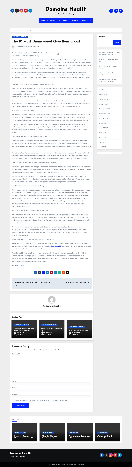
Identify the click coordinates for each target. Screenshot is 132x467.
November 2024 (104, 114)
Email (14, 387)
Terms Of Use (87, 20)
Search (102, 37)
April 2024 (102, 147)
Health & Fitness (20, 432)
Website (15, 394)
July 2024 (102, 133)
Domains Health (66, 9)
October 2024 (103, 118)
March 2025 (103, 94)
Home (42, 20)
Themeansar (80, 464)
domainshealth (22, 47)
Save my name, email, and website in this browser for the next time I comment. (40, 400)
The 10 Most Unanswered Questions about (46, 41)
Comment (16, 354)
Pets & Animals (102, 432)
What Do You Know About (79, 330)
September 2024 (104, 123)
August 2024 (103, 128)
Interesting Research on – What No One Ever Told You (24, 438)
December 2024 (104, 109)
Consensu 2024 (56, 246)
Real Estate (74, 432)
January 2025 (103, 104)
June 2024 (102, 137)
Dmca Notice (62, 20)
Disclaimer (51, 20)
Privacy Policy (74, 20)
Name (14, 381)
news (22, 265)
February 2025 (104, 99)
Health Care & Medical (20, 36)
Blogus (71, 464)
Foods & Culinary (47, 432)
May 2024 (102, 142)
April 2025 (102, 90)
